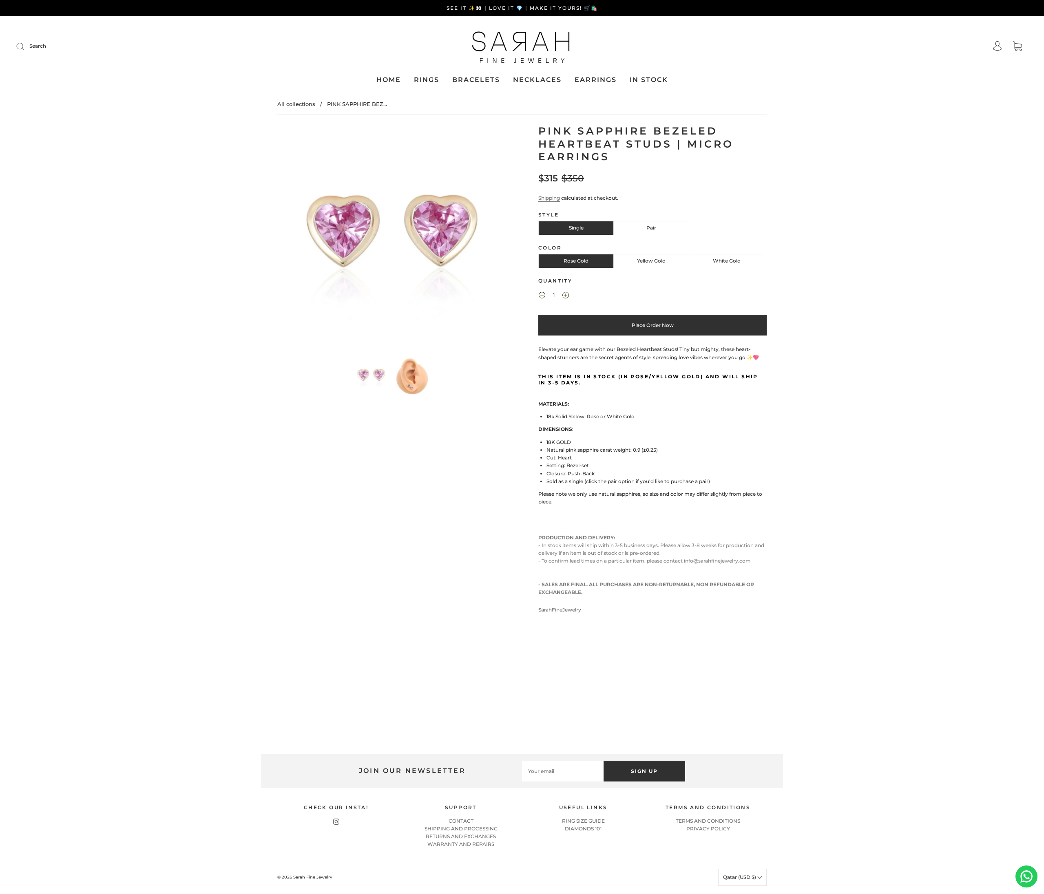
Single (576, 228)
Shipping (549, 198)
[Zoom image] (391, 240)
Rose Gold (576, 261)
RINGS (426, 80)
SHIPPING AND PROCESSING (461, 829)
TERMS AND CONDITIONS (708, 821)
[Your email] (563, 771)
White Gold (727, 261)
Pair (651, 228)
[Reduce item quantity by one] (542, 296)
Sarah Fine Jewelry (312, 877)
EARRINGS (596, 80)
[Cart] (1017, 47)
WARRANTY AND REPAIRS (460, 844)
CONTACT (461, 821)
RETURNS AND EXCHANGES (461, 836)
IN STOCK (649, 80)
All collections (296, 104)
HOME (388, 80)
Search (37, 46)
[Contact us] (1026, 876)
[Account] (997, 46)
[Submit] (25, 46)
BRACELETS (476, 80)
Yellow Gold (651, 261)
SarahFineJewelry (559, 610)
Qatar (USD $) (740, 877)
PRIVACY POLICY (708, 829)
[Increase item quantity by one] (566, 296)
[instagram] (336, 822)
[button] (300, 240)
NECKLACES (537, 80)
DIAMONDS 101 (583, 829)
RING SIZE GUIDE (583, 821)
